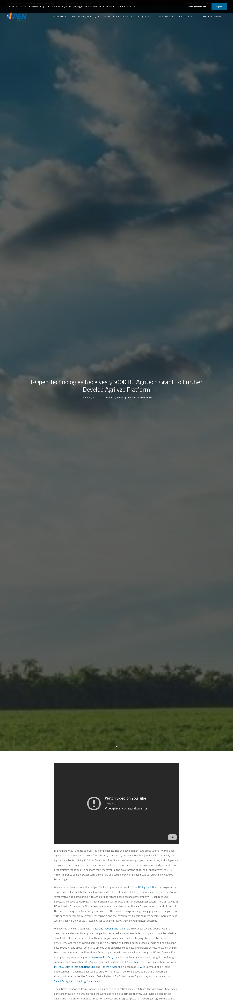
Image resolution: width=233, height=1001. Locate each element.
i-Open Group (163, 16)
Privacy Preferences (197, 6)
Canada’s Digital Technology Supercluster (77, 981)
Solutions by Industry (84, 16)
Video (119, 397)
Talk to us (184, 16)
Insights (110, 397)
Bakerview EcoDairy (102, 957)
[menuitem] (61, 16)
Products (58, 16)
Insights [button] (142, 16)
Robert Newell (109, 967)
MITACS (58, 967)
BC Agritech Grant (148, 887)
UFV (139, 967)
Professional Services (116, 16)
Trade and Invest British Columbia (111, 928)
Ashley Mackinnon (142, 397)
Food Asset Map (129, 962)
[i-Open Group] (16, 16)
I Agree (219, 6)
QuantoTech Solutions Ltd (79, 967)
